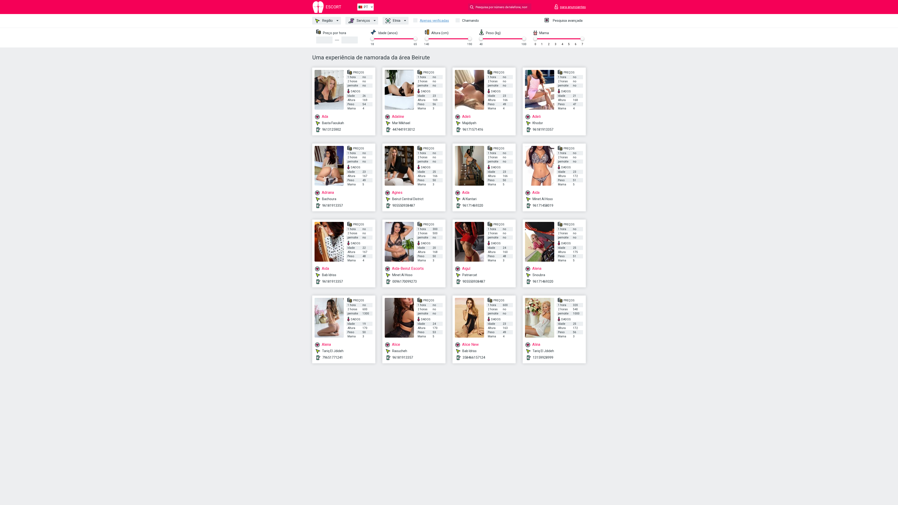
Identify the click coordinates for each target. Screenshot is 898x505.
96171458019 (543, 205)
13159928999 (543, 357)
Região (327, 20)
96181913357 (543, 129)
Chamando (470, 20)
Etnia (396, 20)
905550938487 (403, 205)
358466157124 (474, 357)
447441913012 (403, 129)
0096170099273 (404, 281)
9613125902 (331, 129)
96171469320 (473, 205)
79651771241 (332, 357)
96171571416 (473, 129)
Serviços (363, 20)
